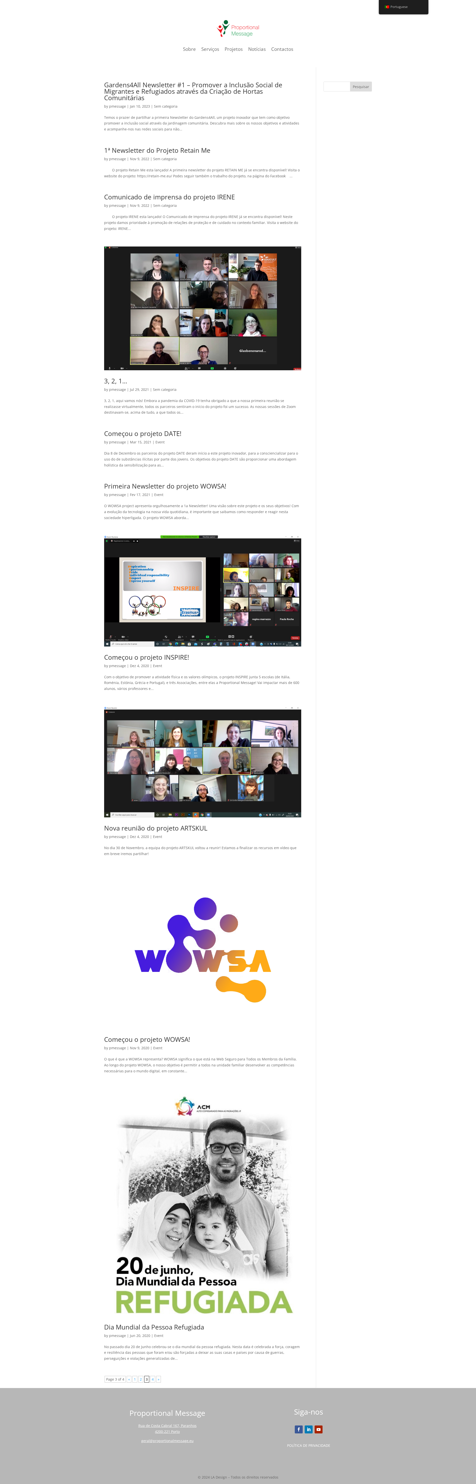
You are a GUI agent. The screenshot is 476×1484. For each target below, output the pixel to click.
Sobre (189, 49)
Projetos (234, 49)
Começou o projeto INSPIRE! (146, 657)
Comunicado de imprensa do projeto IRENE (169, 196)
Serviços (210, 49)
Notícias (257, 49)
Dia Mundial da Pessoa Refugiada (154, 1327)
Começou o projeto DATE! (142, 433)
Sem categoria (166, 106)
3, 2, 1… (115, 380)
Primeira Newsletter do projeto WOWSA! (165, 486)
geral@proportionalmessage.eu (167, 1440)
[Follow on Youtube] (319, 1429)
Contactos (282, 49)
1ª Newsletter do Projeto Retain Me (157, 150)
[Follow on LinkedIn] (309, 1429)
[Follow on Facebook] (299, 1429)
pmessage (117, 106)
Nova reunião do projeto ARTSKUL (156, 828)
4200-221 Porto (167, 1431)
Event (160, 442)
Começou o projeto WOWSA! (147, 1039)
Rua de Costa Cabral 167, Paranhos (167, 1425)
